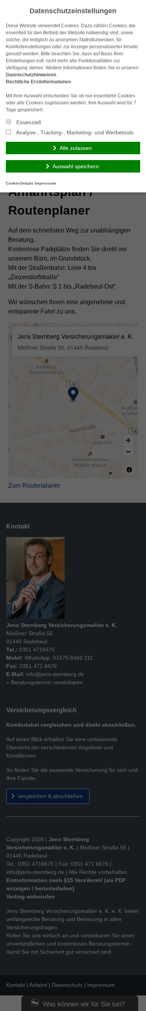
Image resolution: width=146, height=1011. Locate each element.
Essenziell (28, 122)
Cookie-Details (19, 183)
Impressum (45, 183)
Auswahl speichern (76, 166)
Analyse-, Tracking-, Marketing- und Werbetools (74, 132)
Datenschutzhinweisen (31, 74)
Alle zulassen (76, 148)
